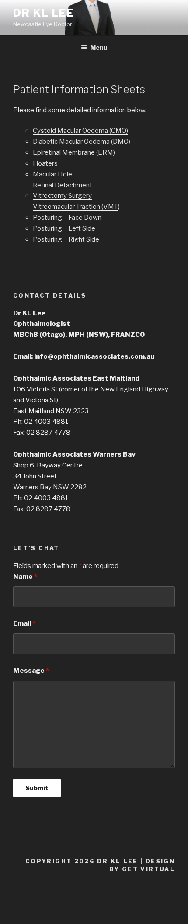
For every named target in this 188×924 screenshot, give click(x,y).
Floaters (45, 163)
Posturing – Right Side (66, 239)
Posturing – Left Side (64, 228)
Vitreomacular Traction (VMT (75, 207)
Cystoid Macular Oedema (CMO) (80, 131)
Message (31, 671)
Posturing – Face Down (67, 217)
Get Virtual (148, 868)
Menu (99, 47)
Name (25, 577)
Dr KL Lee (43, 13)
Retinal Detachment (62, 185)
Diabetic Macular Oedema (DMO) (81, 141)
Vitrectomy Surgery (62, 196)
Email (24, 623)
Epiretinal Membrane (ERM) (74, 152)
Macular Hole (52, 174)
